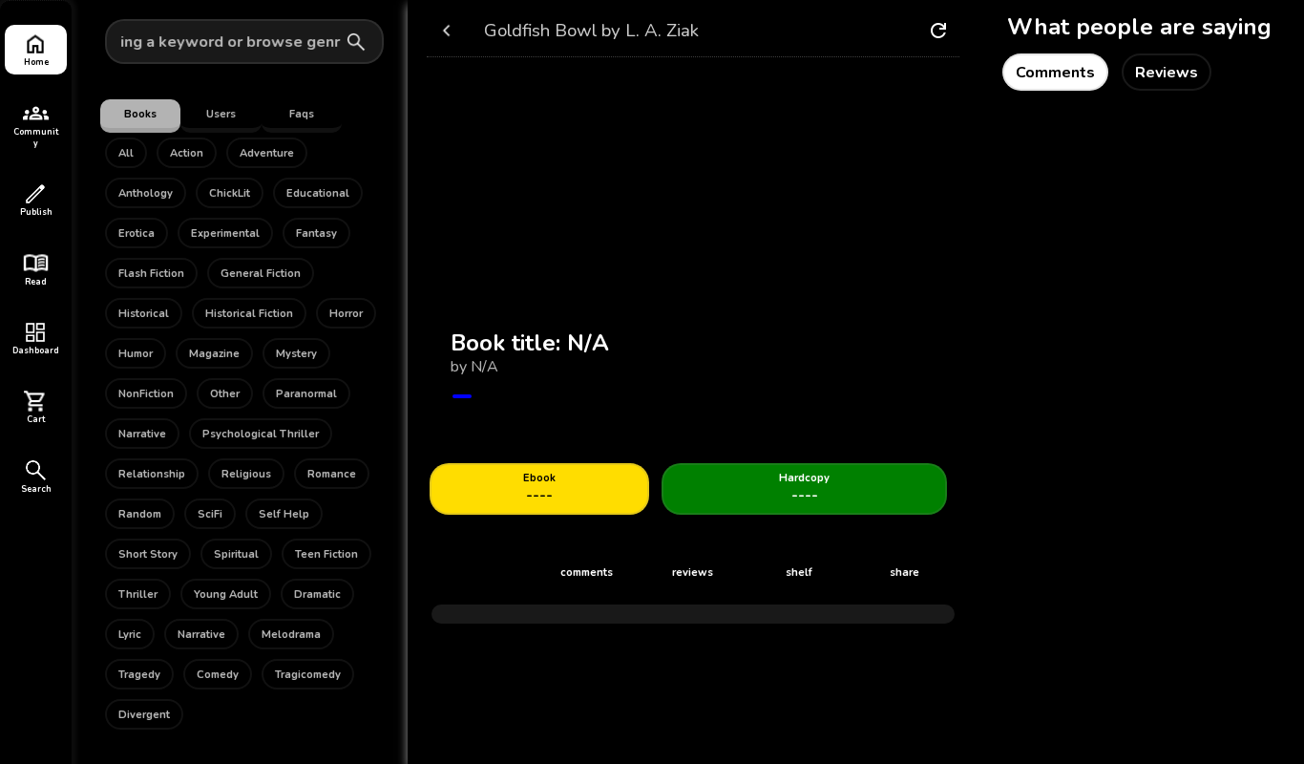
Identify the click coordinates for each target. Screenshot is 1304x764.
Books (140, 114)
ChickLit (229, 193)
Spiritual (236, 554)
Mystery (296, 354)
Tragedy (139, 675)
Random (139, 514)
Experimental (225, 233)
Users (221, 114)
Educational (317, 193)
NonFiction (146, 394)
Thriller (138, 594)
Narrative (142, 434)
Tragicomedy (308, 675)
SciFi (210, 514)
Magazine (214, 354)
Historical (143, 314)
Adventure (267, 153)
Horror (346, 314)
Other (225, 394)
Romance (331, 474)
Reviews (1166, 72)
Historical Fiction (249, 314)
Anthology (145, 193)
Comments (1055, 72)
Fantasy (316, 233)
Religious (246, 474)
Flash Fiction (151, 273)
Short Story (148, 554)
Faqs (301, 114)
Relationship (151, 474)
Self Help (284, 514)
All (126, 153)
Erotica (136, 233)
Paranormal (306, 394)
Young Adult (226, 594)
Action (186, 153)
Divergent (144, 715)
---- (539, 488)
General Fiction (261, 273)
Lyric (129, 634)
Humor (135, 354)
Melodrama (291, 634)
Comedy (218, 675)
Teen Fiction (326, 554)
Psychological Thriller (260, 434)
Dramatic (317, 594)
